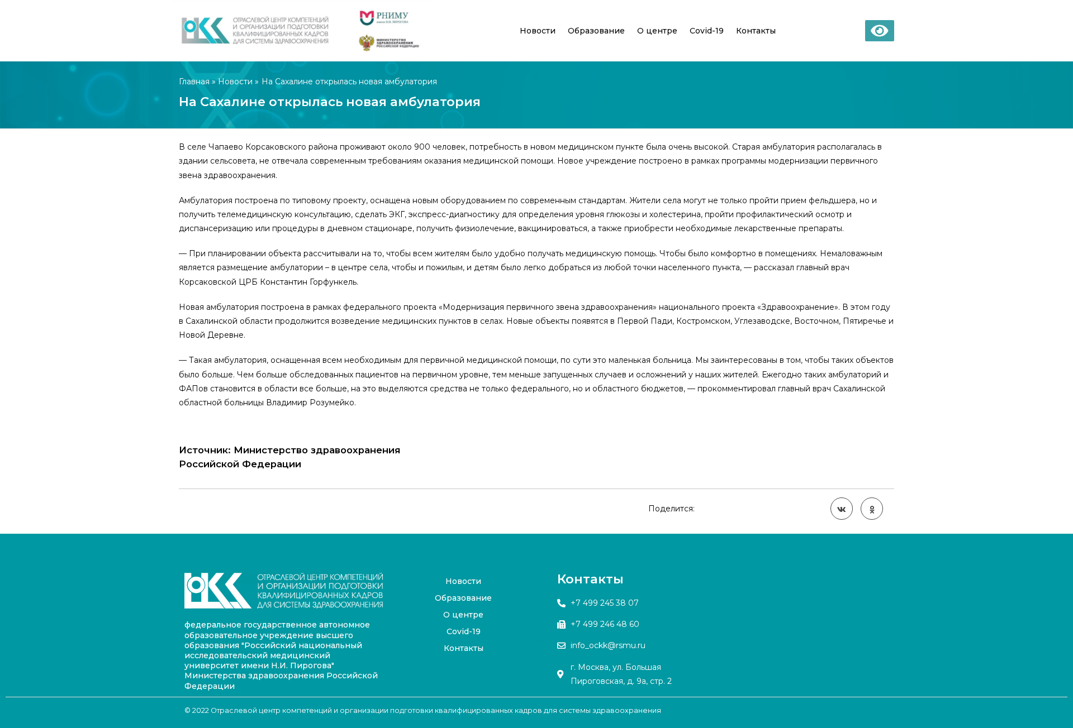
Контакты (756, 31)
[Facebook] (541, 587)
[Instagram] (541, 643)
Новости (538, 31)
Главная (194, 81)
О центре (657, 31)
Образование (596, 31)
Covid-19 (707, 31)
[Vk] (541, 615)
